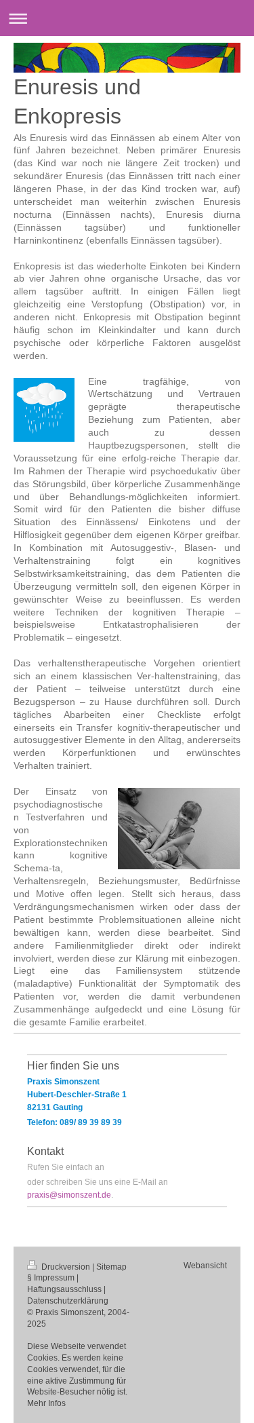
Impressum (54, 1278)
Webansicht (205, 1265)
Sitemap (111, 1267)
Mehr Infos (46, 1403)
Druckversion (65, 1267)
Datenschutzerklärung (67, 1301)
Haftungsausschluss (64, 1289)
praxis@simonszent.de (69, 1195)
